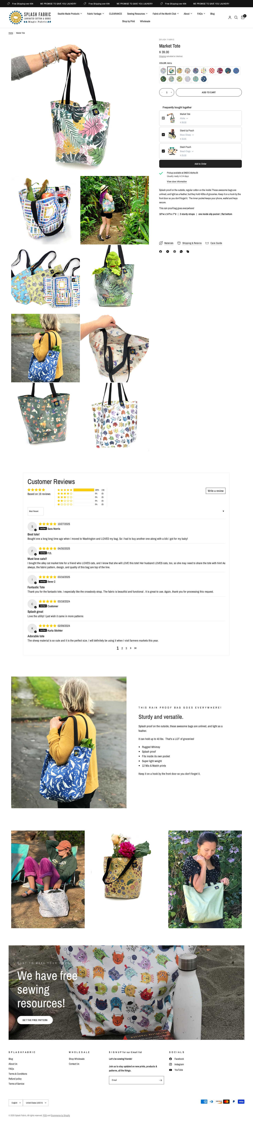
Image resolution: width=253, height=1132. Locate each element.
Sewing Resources (136, 13)
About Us (13, 1064)
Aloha (171, 71)
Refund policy (15, 1078)
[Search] (236, 17)
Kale (228, 71)
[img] (48, 524)
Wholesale (145, 21)
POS (45, 1115)
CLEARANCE (115, 13)
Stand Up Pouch (187, 130)
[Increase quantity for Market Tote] (171, 92)
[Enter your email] (160, 1080)
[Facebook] (161, 251)
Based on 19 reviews (39, 494)
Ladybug (236, 71)
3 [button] (126, 648)
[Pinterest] (175, 251)
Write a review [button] (216, 491)
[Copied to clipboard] (188, 251)
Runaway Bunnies (196, 79)
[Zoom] (141, 45)
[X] (168, 251)
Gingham (212, 71)
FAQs (200, 13)
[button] (64, 490)
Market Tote (185, 114)
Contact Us (74, 1064)
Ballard (179, 71)
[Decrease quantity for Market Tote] (162, 92)
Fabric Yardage (94, 13)
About (186, 13)
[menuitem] (70, 14)
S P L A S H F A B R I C (22, 1052)
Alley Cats (163, 71)
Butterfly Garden (196, 71)
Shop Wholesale (77, 1059)
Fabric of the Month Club (164, 13)
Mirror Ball (171, 79)
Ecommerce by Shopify (60, 1115)
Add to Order (200, 163)
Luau (163, 79)
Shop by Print (128, 21)
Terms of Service (16, 1083)
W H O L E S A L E (79, 1052)
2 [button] (122, 648)
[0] (241, 17)
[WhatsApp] (182, 251)
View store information (177, 181)
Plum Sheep (187, 79)
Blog (212, 13)
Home (11, 33)
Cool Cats (204, 71)
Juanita (220, 71)
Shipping (162, 56)
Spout (204, 79)
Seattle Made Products (68, 13)
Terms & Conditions (18, 1074)
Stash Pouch (185, 146)
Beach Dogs (187, 71)
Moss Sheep (179, 79)
